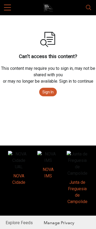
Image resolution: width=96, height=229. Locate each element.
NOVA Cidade (18, 179)
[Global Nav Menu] (7, 7)
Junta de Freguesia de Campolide (77, 192)
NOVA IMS (48, 172)
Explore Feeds (19, 222)
